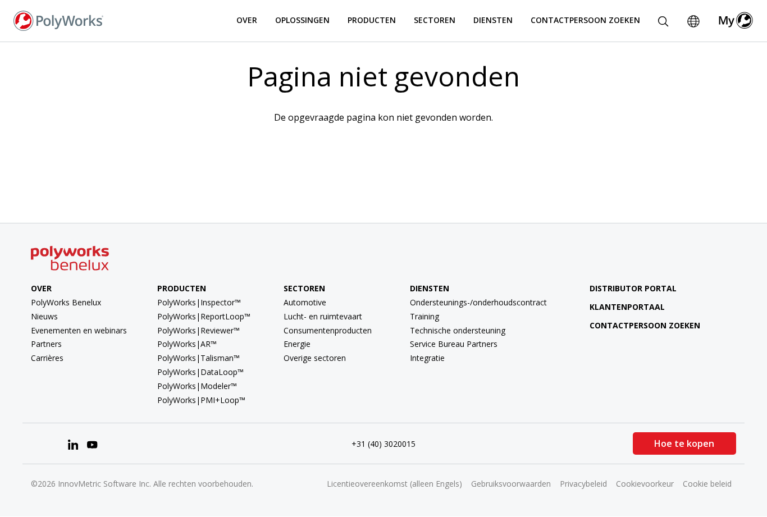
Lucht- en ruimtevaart (323, 316)
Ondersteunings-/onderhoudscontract (478, 302)
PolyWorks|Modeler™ (197, 386)
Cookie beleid (707, 483)
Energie (297, 343)
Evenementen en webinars (79, 330)
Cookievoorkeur (645, 483)
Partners (46, 343)
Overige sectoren (315, 358)
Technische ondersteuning (457, 330)
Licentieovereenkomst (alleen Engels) (394, 483)
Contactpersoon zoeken (585, 20)
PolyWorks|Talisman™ (198, 358)
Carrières (47, 358)
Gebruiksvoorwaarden (511, 483)
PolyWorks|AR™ (187, 343)
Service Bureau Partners (453, 343)
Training (424, 316)
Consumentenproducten (328, 330)
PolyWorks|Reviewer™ (198, 330)
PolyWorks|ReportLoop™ (203, 316)
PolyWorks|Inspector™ (199, 302)
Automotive (305, 302)
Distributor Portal (633, 288)
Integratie (427, 358)
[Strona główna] (58, 19)
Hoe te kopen (684, 443)
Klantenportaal (627, 306)
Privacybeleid (583, 483)
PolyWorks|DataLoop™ (200, 372)
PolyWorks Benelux (66, 302)
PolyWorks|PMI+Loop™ (201, 400)
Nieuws (44, 316)
